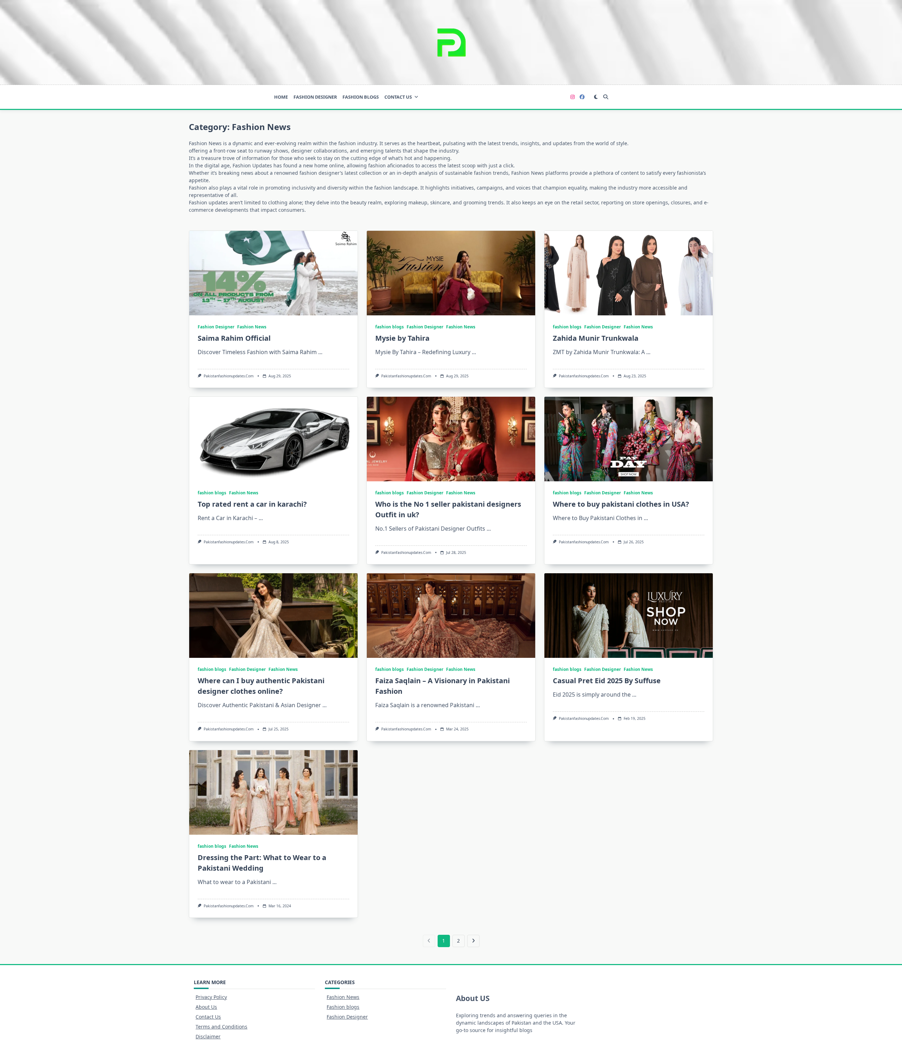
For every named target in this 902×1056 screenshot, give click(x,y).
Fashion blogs (343, 1006)
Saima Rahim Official (234, 338)
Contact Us (398, 97)
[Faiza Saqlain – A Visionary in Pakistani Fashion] (451, 615)
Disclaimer (208, 1036)
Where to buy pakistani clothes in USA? (621, 504)
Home (281, 97)
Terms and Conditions (221, 1026)
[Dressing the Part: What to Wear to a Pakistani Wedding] (273, 792)
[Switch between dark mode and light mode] (596, 97)
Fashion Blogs (360, 97)
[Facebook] (582, 97)
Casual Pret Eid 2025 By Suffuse (607, 680)
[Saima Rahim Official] (273, 273)
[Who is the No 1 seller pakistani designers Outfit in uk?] (451, 439)
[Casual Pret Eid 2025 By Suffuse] (628, 615)
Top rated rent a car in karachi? (252, 504)
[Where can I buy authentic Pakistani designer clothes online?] (273, 615)
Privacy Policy (211, 997)
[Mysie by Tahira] (451, 273)
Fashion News (251, 327)
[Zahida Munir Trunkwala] (628, 273)
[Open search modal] (605, 97)
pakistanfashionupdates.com (229, 375)
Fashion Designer (315, 97)
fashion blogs (389, 327)
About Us (206, 1006)
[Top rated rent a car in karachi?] (273, 439)
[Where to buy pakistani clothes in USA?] (628, 439)
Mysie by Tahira (402, 338)
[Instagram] (572, 97)
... (320, 352)
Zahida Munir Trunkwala (595, 338)
